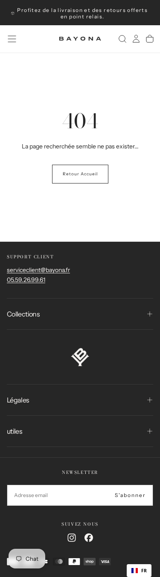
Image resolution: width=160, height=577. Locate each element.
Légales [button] (18, 400)
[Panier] (150, 39)
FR (144, 571)
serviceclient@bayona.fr (38, 270)
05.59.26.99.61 (26, 280)
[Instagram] (72, 538)
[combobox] (139, 570)
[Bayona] (80, 356)
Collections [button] (23, 314)
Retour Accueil (80, 174)
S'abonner (130, 495)
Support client (30, 257)
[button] (12, 39)
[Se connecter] (136, 39)
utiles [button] (14, 431)
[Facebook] (89, 538)
